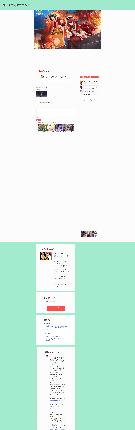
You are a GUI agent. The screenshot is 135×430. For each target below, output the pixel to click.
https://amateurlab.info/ (56, 400)
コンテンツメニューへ (56, 308)
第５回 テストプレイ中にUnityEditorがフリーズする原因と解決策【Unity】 (56, 327)
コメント (37, 108)
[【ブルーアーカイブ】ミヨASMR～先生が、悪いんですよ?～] (42, 127)
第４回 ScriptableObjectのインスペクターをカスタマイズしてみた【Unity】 (56, 338)
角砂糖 (90, 238)
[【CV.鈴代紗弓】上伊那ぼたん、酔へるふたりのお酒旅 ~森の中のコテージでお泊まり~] (60, 127)
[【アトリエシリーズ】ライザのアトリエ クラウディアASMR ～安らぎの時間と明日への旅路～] (69, 127)
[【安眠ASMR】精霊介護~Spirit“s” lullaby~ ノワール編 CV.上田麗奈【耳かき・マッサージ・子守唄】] (85, 234)
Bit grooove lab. (82, 238)
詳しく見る (57, 284)
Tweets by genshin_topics (87, 100)
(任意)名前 (37, 117)
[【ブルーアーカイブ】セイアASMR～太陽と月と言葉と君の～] (51, 127)
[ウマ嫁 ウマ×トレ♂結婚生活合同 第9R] (94, 234)
